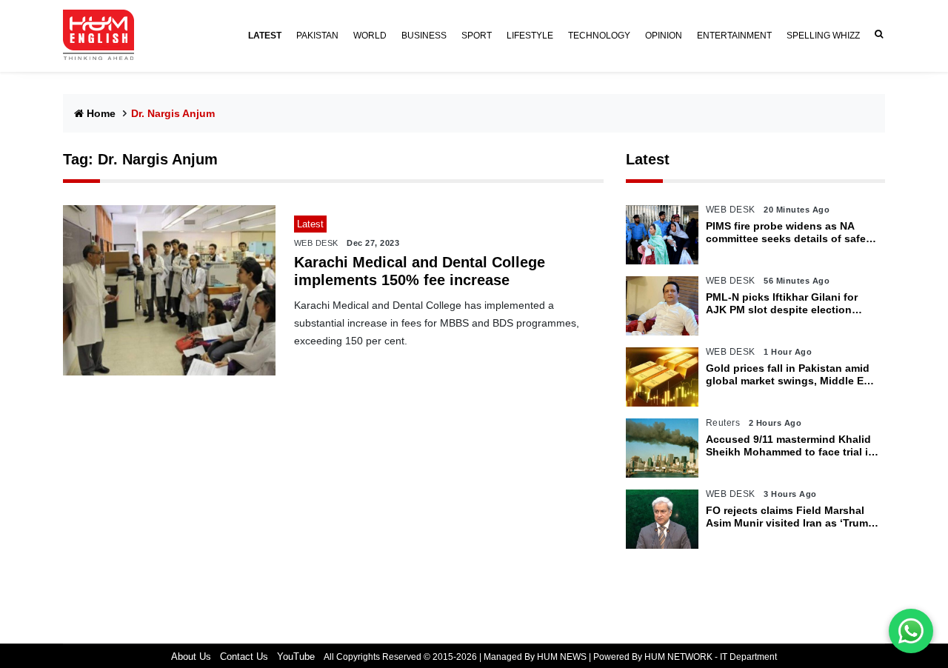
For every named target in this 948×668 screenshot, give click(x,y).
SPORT (476, 35)
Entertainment (734, 35)
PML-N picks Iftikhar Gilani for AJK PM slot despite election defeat (782, 303)
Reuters (723, 423)
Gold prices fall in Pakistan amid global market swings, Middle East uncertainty (792, 374)
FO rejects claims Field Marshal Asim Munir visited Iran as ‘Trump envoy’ (790, 517)
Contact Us (244, 656)
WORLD (370, 35)
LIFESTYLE (530, 35)
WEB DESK (316, 242)
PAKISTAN (317, 35)
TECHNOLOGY (599, 35)
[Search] (876, 34)
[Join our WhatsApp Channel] (911, 631)
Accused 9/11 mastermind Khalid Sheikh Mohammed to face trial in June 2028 (790, 445)
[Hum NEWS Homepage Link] (104, 35)
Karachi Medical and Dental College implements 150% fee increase (419, 271)
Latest (648, 159)
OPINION (663, 35)
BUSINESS (424, 35)
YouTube (296, 656)
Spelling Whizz (823, 35)
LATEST (264, 35)
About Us (191, 656)
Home (101, 113)
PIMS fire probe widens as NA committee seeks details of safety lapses (790, 232)
